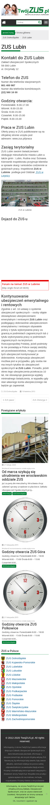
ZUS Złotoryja (39, 400)
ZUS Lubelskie (14, 666)
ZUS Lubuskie (14, 670)
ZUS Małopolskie (15, 683)
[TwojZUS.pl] (4, 22)
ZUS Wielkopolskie (16, 715)
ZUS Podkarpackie (16, 691)
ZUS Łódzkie (13, 675)
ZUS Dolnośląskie (10, 391)
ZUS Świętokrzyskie (17, 707)
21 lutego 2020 (10, 465)
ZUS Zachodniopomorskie (20, 719)
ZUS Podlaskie (14, 695)
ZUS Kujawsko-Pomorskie (20, 662)
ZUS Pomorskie (15, 699)
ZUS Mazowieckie (16, 679)
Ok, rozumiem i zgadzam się (25, 801)
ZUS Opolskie (14, 687)
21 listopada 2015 (11, 545)
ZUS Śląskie (13, 703)
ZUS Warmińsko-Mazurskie (21, 711)
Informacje (7, 493)
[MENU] (46, 22)
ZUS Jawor (9, 400)
